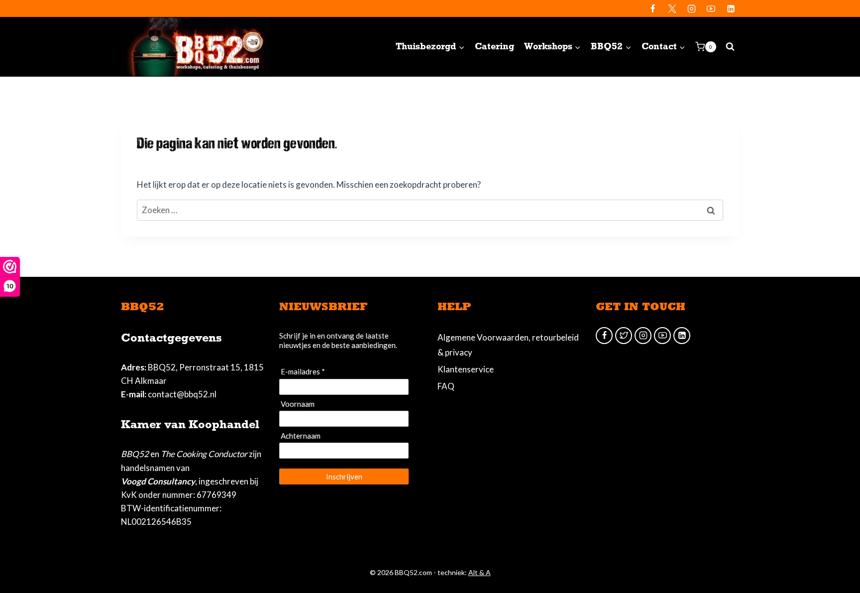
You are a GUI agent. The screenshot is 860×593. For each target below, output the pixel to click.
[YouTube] (711, 8)
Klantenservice (465, 369)
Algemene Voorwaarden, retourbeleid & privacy (508, 345)
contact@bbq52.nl (182, 394)
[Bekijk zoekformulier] (730, 47)
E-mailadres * (303, 371)
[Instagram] (691, 8)
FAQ (445, 386)
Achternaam (301, 435)
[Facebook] (653, 8)
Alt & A (479, 572)
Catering (494, 46)
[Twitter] (672, 8)
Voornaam (298, 403)
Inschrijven (344, 476)
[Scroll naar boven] (835, 553)
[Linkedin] (730, 8)
